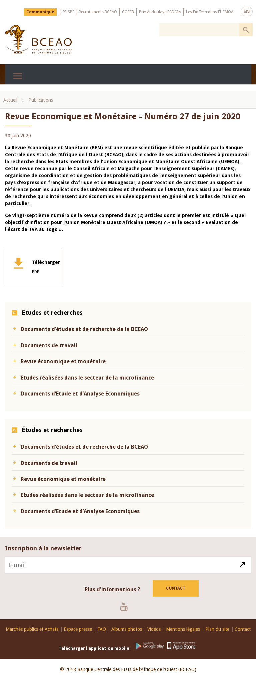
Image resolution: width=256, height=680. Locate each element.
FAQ (101, 629)
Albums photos (126, 629)
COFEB (128, 12)
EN (246, 11)
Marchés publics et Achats (32, 629)
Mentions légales (183, 629)
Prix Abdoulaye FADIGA (160, 12)
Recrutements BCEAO (98, 12)
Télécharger (46, 267)
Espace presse (78, 629)
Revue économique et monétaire (63, 361)
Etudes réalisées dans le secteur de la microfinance (87, 378)
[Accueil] (38, 39)
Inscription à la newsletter (43, 548)
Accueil (10, 100)
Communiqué (40, 12)
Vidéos (154, 629)
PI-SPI (68, 12)
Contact (175, 588)
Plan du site (217, 629)
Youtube (126, 606)
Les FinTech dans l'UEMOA (209, 12)
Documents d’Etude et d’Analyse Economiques (80, 394)
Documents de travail (49, 345)
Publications (40, 100)
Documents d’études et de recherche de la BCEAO (84, 329)
